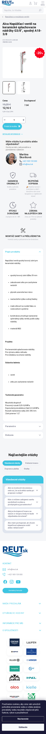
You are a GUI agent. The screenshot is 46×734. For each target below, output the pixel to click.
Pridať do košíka (10, 126)
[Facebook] (5, 581)
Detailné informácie (11, 134)
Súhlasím (23, 727)
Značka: (7, 42)
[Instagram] (11, 581)
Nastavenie (23, 719)
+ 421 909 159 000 (15, 574)
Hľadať (40, 10)
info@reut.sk (28, 164)
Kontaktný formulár (15, 590)
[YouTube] (18, 581)
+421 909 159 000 (30, 161)
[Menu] (43, 3)
